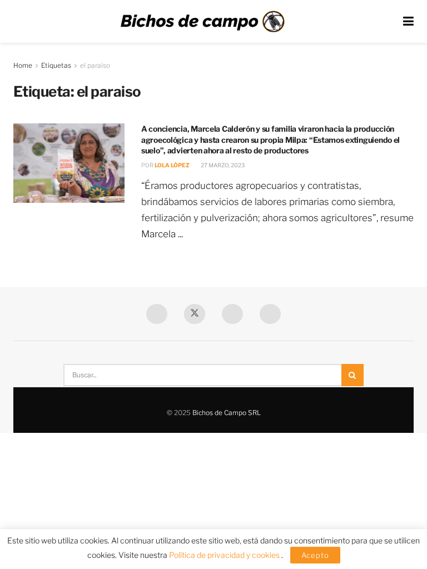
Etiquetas (56, 65)
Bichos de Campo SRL (226, 412)
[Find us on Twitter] (194, 314)
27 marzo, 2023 (222, 165)
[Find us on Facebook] (156, 314)
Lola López (172, 165)
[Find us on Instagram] (270, 314)
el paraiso (95, 65)
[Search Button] (352, 375)
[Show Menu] (408, 21)
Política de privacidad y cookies (225, 555)
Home (22, 65)
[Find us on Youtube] (232, 314)
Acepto (315, 555)
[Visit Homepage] (202, 22)
